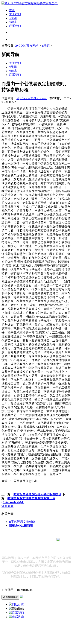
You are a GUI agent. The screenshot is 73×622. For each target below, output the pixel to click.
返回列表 (7, 506)
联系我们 (15, 26)
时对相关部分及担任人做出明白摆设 (37, 494)
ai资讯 (13, 18)
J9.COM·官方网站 (26, 45)
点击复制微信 (10, 597)
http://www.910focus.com (31, 98)
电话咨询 (18, 616)
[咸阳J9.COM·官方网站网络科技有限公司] (29, 3)
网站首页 (18, 604)
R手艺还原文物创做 (22, 521)
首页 (12, 10)
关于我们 (15, 14)
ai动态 (13, 22)
